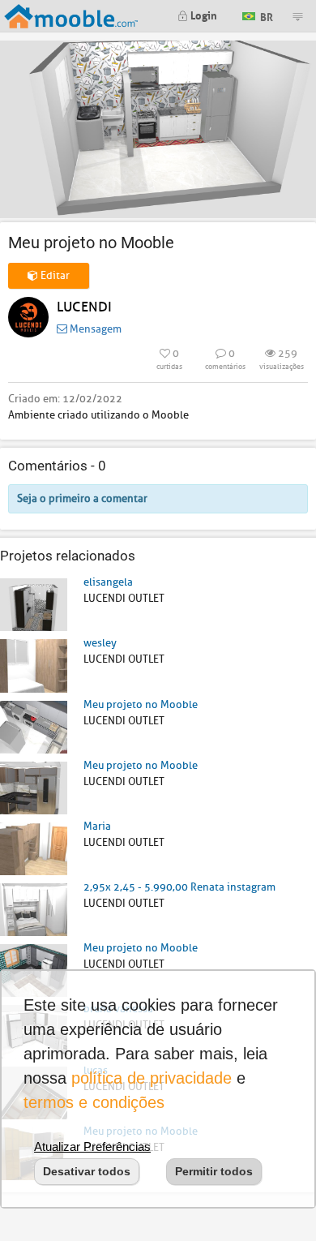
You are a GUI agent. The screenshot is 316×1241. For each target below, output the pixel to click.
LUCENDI (84, 307)
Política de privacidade (151, 1078)
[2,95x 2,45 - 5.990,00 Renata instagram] (33, 909)
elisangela (108, 582)
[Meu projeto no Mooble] (33, 726)
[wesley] (33, 665)
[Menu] (297, 16)
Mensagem (94, 329)
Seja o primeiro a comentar (82, 498)
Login (202, 14)
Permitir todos (214, 1171)
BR (265, 15)
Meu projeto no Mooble (140, 704)
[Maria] (33, 848)
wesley (100, 643)
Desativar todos (86, 1171)
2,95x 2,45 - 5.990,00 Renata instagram (179, 887)
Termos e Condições (93, 1102)
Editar (54, 275)
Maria (97, 826)
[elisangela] (33, 604)
